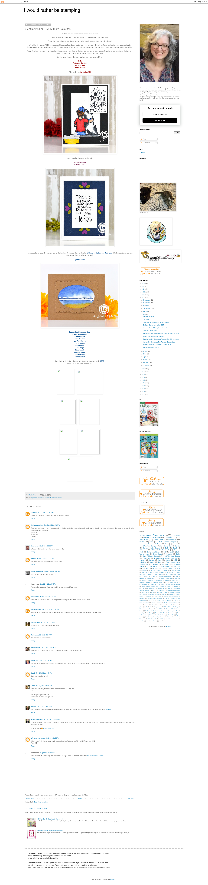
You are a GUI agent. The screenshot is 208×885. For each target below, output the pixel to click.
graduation (159, 580)
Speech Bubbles (144, 602)
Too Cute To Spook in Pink (36, 809)
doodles (142, 621)
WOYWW (161, 619)
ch (178, 619)
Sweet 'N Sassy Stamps (151, 556)
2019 (143, 372)
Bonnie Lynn (35, 647)
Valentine (153, 602)
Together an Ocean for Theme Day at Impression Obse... (161, 333)
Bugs (177, 594)
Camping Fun (143, 584)
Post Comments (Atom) (41, 802)
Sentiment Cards (50, 497)
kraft (160, 621)
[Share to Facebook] (48, 495)
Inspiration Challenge (165, 576)
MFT (175, 560)
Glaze (178, 613)
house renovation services (95, 756)
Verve (160, 602)
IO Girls (152, 576)
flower (162, 572)
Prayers (169, 600)
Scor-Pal (176, 600)
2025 (143, 286)
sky (150, 606)
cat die (153, 604)
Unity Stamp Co (152, 619)
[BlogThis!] (43, 495)
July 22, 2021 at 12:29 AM (50, 609)
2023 (143, 292)
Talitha (33, 635)
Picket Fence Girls (147, 572)
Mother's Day (162, 615)
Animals (169, 538)
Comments (146, 143)
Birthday (177, 546)
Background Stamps (153, 552)
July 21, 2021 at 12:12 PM (44, 546)
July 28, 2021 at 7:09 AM (52, 719)
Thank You (146, 558)
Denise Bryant (36, 609)
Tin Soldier (142, 619)
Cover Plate (157, 596)
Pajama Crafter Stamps (151, 548)
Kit (153, 600)
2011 (143, 394)
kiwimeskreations (37, 525)
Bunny (33, 706)
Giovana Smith (79, 352)
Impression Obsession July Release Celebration (159, 342)
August (145, 311)
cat (165, 552)
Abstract (151, 608)
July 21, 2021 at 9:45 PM (48, 584)
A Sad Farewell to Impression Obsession (50, 831)
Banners (164, 594)
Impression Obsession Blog (79, 332)
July (144, 314)
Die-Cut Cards (164, 550)
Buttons (170, 588)
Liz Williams (35, 597)
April (145, 357)
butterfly (144, 580)
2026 (143, 283)
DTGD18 (144, 576)
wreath (166, 570)
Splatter (169, 617)
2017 (143, 377)
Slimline (155, 564)
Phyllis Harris (160, 600)
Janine (33, 546)
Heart (171, 552)
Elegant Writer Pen (160, 613)
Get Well (146, 319)
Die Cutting (150, 613)
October (146, 306)
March (145, 359)
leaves (167, 580)
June (145, 351)
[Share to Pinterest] (50, 495)
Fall (151, 542)
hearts (178, 568)
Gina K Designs (170, 598)
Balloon (142, 582)
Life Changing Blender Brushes (171, 584)
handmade (154, 621)
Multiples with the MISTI (151, 348)
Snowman (169, 554)
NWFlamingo (35, 622)
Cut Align (142, 613)
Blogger (168, 626)
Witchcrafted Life (37, 719)
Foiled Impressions (166, 578)
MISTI (153, 550)
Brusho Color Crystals (159, 610)
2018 (143, 374)
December (147, 300)
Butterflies (143, 562)
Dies (166, 544)
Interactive (144, 615)
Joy (149, 600)
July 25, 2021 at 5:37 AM (44, 660)
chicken (142, 588)
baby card (169, 574)
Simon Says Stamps (158, 617)
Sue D (33, 673)
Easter (168, 560)
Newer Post (30, 798)
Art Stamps (170, 572)
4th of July (175, 580)
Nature (171, 568)
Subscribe (160, 120)
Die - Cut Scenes (155, 570)
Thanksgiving (165, 566)
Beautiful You (159, 608)
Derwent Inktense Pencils (171, 596)
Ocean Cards (157, 554)
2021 (143, 297)
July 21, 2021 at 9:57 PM (48, 597)
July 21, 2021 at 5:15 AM (52, 525)
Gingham (161, 590)
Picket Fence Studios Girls (150, 586)
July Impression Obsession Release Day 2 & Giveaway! (161, 339)
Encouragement (175, 570)
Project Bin (171, 615)
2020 (143, 369)
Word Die (177, 566)
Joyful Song (145, 592)
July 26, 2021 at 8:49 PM (44, 686)
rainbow (142, 578)
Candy (141, 596)
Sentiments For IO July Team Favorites (155, 328)
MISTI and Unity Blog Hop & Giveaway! (49, 819)
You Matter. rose (170, 619)
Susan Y (34, 512)
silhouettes (150, 578)
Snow (152, 562)
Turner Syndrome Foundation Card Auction (157, 345)
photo (141, 606)
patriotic (171, 592)
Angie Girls (150, 588)
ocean (177, 604)
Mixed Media (152, 615)
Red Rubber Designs (167, 542)
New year (177, 578)
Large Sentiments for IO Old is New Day (156, 322)
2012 (143, 391)
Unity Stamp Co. (165, 546)
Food (175, 548)
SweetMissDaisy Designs (148, 546)
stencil (175, 544)
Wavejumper (35, 738)
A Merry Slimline (148, 316)
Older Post (130, 798)
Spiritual (175, 586)
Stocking (176, 617)
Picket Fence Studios (152, 538)
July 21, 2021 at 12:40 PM (45, 558)
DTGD (154, 590)
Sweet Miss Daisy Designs (171, 556)
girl (166, 592)
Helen (33, 660)
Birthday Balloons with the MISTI (153, 325)
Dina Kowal (79, 350)
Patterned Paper (157, 582)
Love (160, 562)
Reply (33, 518)
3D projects (143, 608)
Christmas (176, 535)
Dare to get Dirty (155, 584)
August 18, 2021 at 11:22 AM (50, 738)
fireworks (170, 604)
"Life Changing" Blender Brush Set (165, 558)
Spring (178, 554)
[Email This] (41, 495)
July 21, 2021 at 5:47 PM (52, 571)
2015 (143, 383)
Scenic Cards (159, 574)
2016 (143, 380)
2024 (143, 289)
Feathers (142, 598)
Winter (142, 542)
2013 (143, 388)
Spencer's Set (174, 582)
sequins (144, 570)
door (147, 621)
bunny (176, 576)
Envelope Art (171, 613)
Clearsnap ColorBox (173, 610)
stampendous (157, 606)
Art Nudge (165, 564)
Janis (33, 686)
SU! (166, 582)
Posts (144, 139)
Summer (142, 560)
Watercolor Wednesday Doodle (153, 336)
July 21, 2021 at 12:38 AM (46, 512)
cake (141, 604)
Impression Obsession (37, 497)
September (147, 308)
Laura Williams (79, 339)
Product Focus (165, 586)
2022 (143, 295)
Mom (152, 592)
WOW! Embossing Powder (171, 602)
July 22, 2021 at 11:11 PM (48, 647)
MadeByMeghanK (37, 571)
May (144, 354)
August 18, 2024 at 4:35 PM (49, 753)
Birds (166, 548)
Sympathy (159, 592)
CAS (157, 578)
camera (147, 604)
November (147, 303)
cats (158, 604)
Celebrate (148, 596)
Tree (164, 568)
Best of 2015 (169, 608)
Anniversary (161, 588)
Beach (148, 582)
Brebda (33, 558)
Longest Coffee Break (150, 331)
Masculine (155, 568)
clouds (151, 580)
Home (80, 798)
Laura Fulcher (80, 336)
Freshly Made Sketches (155, 598)
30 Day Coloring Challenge (171, 606)
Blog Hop (171, 594)
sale (146, 606)
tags (159, 560)
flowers (151, 560)
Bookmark (148, 610)
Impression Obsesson (173, 590)
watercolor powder (153, 594)
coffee (156, 572)
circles (163, 604)
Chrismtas (177, 574)
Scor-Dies (147, 617)
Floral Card (158, 540)
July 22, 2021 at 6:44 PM (44, 635)
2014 (143, 386)
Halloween (143, 550)
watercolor (58, 497)
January (146, 365)
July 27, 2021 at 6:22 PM (44, 706)
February (146, 362)
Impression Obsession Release (150, 544)
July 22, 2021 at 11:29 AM (49, 622)
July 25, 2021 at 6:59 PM (44, 673)
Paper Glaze (153, 566)
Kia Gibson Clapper (79, 334)
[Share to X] (45, 495)
